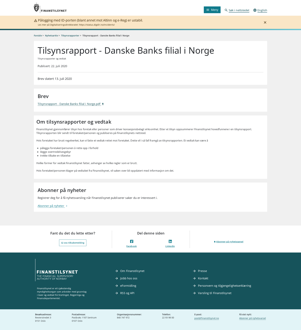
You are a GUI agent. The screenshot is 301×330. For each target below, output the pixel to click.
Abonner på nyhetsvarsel (229, 241)
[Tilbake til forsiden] (63, 8)
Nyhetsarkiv (51, 35)
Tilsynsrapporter (70, 35)
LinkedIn (170, 246)
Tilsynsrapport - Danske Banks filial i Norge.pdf (69, 104)
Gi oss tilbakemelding (72, 242)
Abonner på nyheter (51, 206)
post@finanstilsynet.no (206, 318)
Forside (38, 35)
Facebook (131, 246)
